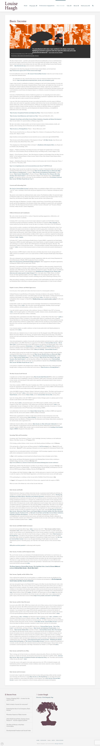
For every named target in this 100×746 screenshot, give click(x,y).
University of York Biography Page (44, 697)
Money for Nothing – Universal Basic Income (45, 349)
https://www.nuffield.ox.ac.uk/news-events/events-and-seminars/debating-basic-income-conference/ (34, 462)
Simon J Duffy (29, 394)
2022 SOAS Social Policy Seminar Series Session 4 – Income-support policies (17, 719)
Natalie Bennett (13, 394)
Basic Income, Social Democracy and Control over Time (24, 116)
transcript (54, 222)
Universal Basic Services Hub (45, 394)
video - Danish (19, 237)
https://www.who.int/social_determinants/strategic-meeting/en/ (25, 261)
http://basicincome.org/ (20, 65)
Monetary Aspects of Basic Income (16, 714)
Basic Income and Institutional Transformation (44, 172)
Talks (49, 740)
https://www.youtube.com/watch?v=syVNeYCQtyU (46, 595)
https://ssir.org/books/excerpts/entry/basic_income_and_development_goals (35, 80)
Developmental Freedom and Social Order (18, 730)
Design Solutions (59, 743)
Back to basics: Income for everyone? (17, 704)
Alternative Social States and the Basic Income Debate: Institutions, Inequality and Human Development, (35, 119)
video (50, 222)
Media (53, 740)
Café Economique (43, 446)
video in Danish (32, 417)
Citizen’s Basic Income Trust (37, 411)
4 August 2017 (39, 346)
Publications (59, 740)
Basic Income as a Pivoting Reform (18, 128)
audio (60, 316)
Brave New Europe (56, 629)
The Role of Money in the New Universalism (15, 725)
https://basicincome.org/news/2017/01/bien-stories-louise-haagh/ (25, 70)
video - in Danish (23, 616)
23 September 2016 (49, 346)
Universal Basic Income (45, 629)
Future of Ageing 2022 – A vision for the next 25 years (18, 699)
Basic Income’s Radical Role (21, 174)
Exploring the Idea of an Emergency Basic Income (18, 709)
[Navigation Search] (93, 6)
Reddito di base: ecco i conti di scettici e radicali (44, 299)
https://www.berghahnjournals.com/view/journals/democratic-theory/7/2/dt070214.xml (31, 166)
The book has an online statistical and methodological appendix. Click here (25, 55)
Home (38, 740)
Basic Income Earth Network (41, 376)
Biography (43, 740)
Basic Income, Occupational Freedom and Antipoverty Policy (25, 112)
